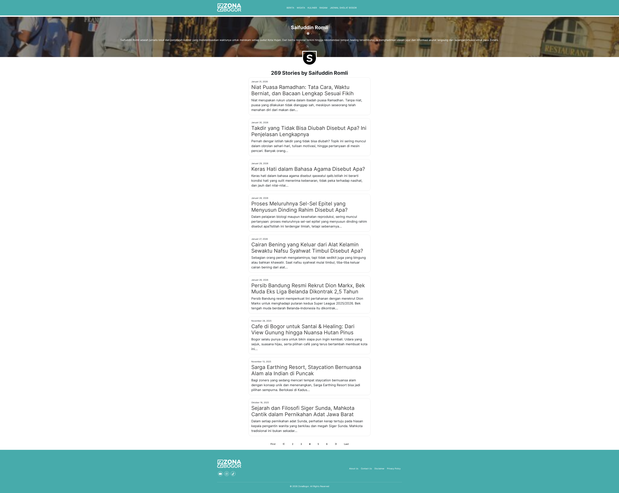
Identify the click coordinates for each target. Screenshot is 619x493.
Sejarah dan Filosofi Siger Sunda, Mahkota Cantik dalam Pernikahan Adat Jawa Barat (302, 411)
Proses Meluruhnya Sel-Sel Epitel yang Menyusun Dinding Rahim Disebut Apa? (299, 206)
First (272, 444)
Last (346, 444)
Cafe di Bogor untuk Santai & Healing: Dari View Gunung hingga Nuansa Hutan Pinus (302, 329)
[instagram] (226, 473)
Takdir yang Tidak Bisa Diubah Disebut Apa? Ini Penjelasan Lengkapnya (308, 131)
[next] (336, 444)
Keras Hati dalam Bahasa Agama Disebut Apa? (308, 169)
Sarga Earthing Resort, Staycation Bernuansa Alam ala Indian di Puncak (306, 370)
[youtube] (220, 473)
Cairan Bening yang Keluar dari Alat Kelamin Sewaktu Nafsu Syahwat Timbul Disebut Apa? (307, 247)
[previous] (284, 444)
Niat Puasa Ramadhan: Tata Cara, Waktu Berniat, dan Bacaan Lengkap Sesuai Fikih (302, 90)
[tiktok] (233, 473)
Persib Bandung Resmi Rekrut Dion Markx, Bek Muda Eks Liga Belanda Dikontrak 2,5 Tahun (308, 288)
